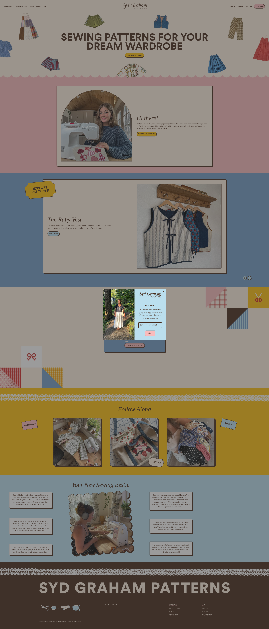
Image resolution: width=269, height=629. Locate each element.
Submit (150, 333)
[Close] (163, 291)
